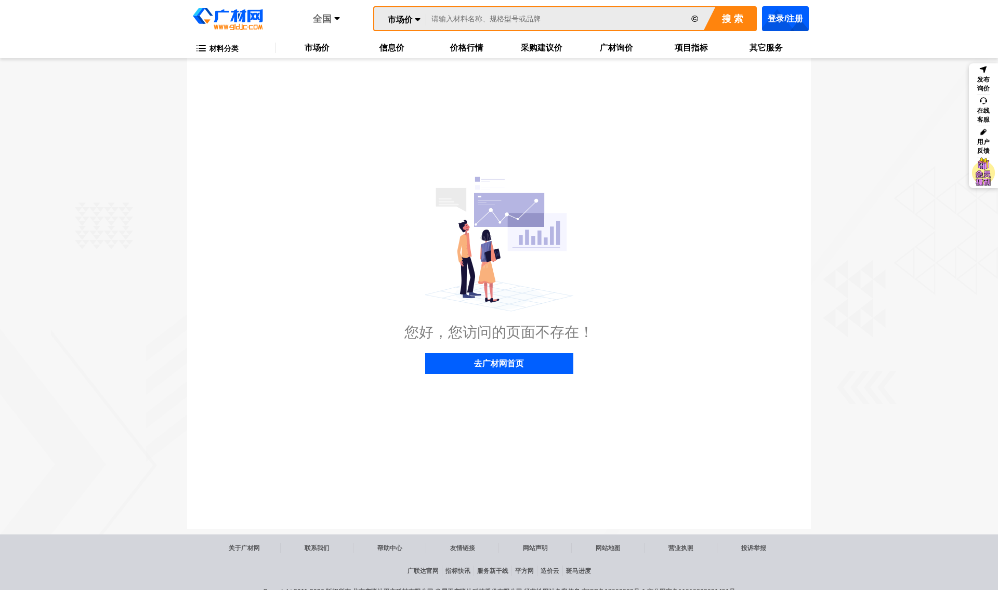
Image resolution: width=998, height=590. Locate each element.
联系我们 (317, 548)
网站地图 (608, 548)
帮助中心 (389, 548)
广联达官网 (423, 570)
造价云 (550, 570)
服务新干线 (492, 570)
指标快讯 (457, 570)
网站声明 (535, 548)
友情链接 (462, 548)
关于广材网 (244, 548)
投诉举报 (753, 548)
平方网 (524, 570)
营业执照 (680, 548)
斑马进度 (578, 570)
